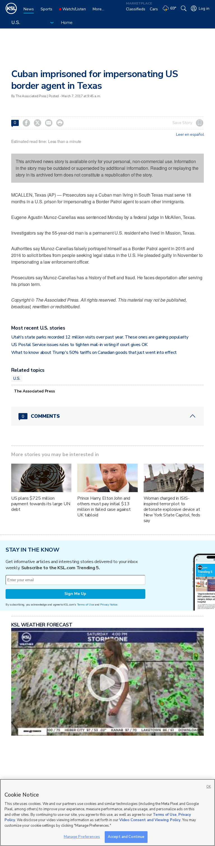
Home (67, 23)
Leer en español (190, 135)
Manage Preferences (82, 836)
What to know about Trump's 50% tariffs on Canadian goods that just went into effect (94, 352)
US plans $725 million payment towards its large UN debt (40, 504)
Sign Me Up (75, 593)
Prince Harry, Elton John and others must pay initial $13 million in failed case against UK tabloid (104, 506)
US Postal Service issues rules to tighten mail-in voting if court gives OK (79, 345)
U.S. (16, 378)
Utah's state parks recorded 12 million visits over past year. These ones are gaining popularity (99, 337)
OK (208, 787)
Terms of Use (85, 604)
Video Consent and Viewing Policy (150, 820)
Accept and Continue (126, 836)
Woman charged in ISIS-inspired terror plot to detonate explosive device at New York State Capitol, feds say (172, 509)
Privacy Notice (108, 604)
